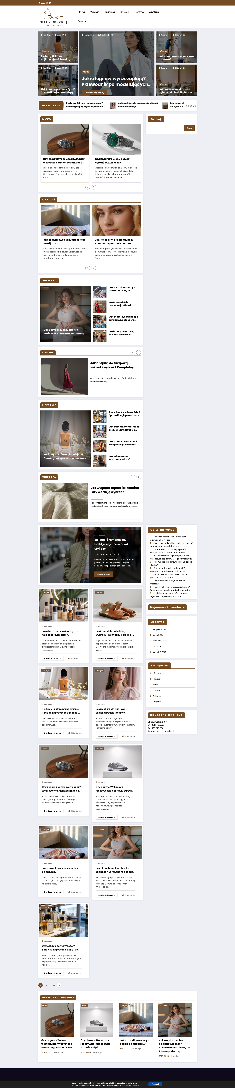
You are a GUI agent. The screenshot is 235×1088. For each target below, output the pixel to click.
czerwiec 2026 (160, 644)
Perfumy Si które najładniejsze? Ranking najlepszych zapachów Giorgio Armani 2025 (55, 57)
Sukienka (109, 12)
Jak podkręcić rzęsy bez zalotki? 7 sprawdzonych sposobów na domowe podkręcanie (130, 242)
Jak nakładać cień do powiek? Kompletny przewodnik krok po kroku (77, 242)
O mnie (82, 21)
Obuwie (124, 12)
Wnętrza (154, 12)
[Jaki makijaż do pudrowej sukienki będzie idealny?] (117, 686)
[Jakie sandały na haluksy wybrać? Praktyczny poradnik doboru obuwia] (117, 609)
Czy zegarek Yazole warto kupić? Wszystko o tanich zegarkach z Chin (64, 161)
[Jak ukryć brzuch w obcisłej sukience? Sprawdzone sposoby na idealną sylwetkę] (117, 845)
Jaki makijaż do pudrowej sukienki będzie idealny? (111, 714)
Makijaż (94, 12)
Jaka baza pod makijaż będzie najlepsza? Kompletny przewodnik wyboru (138, 105)
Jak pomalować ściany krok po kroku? (176, 57)
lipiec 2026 (158, 638)
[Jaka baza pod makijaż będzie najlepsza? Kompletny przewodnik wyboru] (63, 609)
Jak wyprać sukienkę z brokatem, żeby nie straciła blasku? (122, 292)
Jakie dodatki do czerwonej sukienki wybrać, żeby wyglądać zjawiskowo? (122, 307)
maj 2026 (157, 649)
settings (137, 1085)
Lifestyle (139, 12)
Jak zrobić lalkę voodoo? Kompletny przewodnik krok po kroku (123, 446)
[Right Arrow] (193, 106)
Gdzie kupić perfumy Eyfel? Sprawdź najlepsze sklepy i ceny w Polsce (58, 91)
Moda (81, 12)
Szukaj (156, 119)
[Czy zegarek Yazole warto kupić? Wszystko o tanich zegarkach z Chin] (63, 764)
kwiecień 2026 (159, 655)
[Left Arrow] (188, 106)
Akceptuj (155, 1084)
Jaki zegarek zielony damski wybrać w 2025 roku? (112, 160)
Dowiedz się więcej (94, 92)
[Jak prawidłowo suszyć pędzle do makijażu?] (63, 845)
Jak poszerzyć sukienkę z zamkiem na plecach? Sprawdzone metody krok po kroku (124, 321)
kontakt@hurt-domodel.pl (161, 734)
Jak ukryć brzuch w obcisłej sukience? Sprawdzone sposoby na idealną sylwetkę (64, 335)
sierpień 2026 (159, 632)
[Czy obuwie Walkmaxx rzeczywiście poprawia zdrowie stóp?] (117, 764)
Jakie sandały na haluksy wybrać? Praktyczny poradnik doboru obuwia (114, 636)
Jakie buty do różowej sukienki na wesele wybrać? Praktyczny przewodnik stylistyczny (123, 336)
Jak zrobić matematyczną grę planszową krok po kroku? (124, 431)
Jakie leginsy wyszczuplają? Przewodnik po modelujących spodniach (115, 82)
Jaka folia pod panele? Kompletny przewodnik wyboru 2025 (113, 493)
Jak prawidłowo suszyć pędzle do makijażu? (60, 873)
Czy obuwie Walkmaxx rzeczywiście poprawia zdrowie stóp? (114, 792)
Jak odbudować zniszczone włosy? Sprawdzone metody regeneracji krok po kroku (124, 461)
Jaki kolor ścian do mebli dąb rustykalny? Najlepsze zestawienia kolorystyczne (176, 91)
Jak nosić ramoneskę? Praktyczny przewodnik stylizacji (85, 105)
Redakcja (47, 35)
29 (54, 988)
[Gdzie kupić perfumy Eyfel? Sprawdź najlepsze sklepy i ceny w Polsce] (63, 923)
